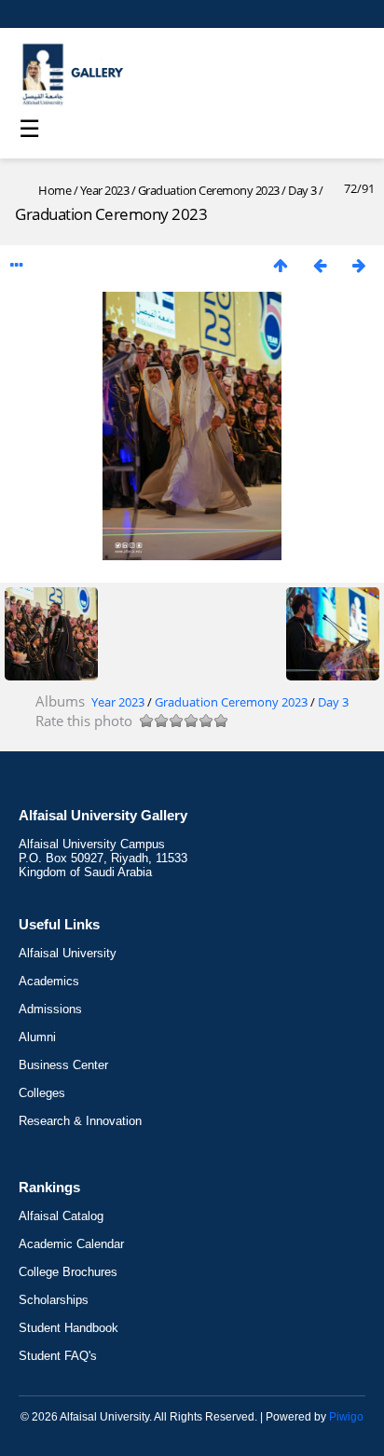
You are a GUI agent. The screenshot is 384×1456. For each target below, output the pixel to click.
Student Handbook (68, 1328)
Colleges (42, 1093)
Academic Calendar (71, 1244)
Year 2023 (105, 190)
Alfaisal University (68, 953)
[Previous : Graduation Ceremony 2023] (319, 265)
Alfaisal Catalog (61, 1216)
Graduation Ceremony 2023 (210, 190)
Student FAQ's (58, 1356)
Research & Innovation (80, 1121)
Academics (49, 981)
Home (54, 190)
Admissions (50, 1009)
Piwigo (346, 1416)
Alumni (37, 1037)
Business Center (63, 1065)
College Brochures (68, 1272)
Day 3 (302, 190)
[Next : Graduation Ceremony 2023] (358, 265)
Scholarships (54, 1300)
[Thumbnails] (280, 265)
